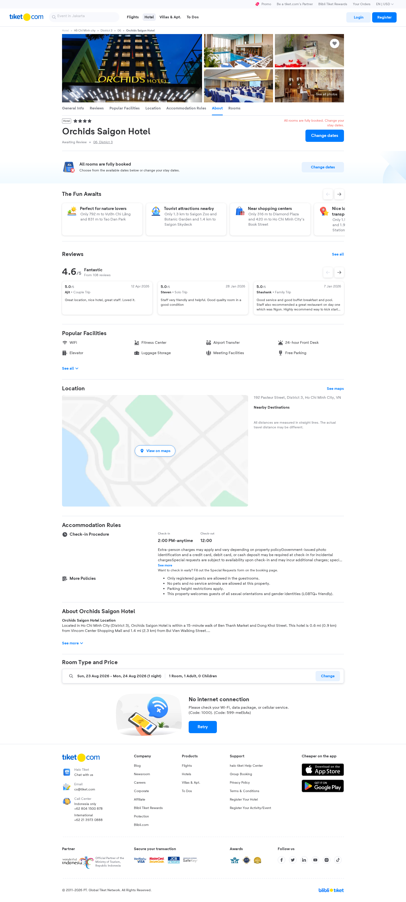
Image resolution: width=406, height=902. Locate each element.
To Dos (187, 791)
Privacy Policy (240, 783)
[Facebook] (281, 860)
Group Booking (241, 774)
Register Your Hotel (244, 799)
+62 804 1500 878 (88, 809)
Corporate (141, 791)
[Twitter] (293, 860)
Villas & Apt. (191, 783)
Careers (140, 783)
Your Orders (362, 4)
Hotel (65, 30)
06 (119, 30)
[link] (358, 17)
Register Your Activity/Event (250, 808)
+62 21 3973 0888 (88, 820)
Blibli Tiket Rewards (332, 4)
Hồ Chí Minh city (84, 30)
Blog (137, 766)
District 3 (106, 30)
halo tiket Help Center (246, 766)
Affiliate (139, 799)
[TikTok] (338, 860)
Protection (141, 816)
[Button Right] (339, 272)
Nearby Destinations (272, 407)
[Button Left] (328, 272)
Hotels (186, 774)
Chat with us (83, 775)
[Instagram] (326, 860)
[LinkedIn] (304, 860)
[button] (155, 451)
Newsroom (142, 774)
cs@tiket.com (84, 789)
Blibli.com (141, 825)
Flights (187, 766)
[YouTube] (315, 860)
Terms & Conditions (244, 791)
